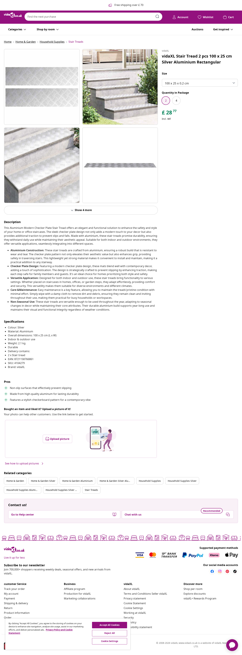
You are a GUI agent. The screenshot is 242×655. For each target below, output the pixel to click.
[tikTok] (235, 571)
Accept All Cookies (109, 625)
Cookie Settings (133, 608)
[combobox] (93, 17)
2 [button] (166, 100)
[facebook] (212, 571)
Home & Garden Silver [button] (43, 480)
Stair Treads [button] (91, 489)
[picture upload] (101, 439)
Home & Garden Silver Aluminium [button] (117, 480)
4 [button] (176, 100)
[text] (169, 113)
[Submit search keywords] (157, 16)
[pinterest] (227, 571)
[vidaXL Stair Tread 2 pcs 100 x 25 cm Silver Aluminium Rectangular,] (41, 86)
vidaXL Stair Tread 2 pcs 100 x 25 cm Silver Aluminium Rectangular (197, 59)
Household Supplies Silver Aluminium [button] (63, 489)
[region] (67, 634)
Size (164, 73)
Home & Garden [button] (15, 480)
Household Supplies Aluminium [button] (23, 489)
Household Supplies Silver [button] (182, 480)
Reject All (109, 633)
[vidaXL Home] (13, 15)
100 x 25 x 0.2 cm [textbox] (177, 83)
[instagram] (219, 571)
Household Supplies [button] (150, 480)
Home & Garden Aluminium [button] (77, 480)
